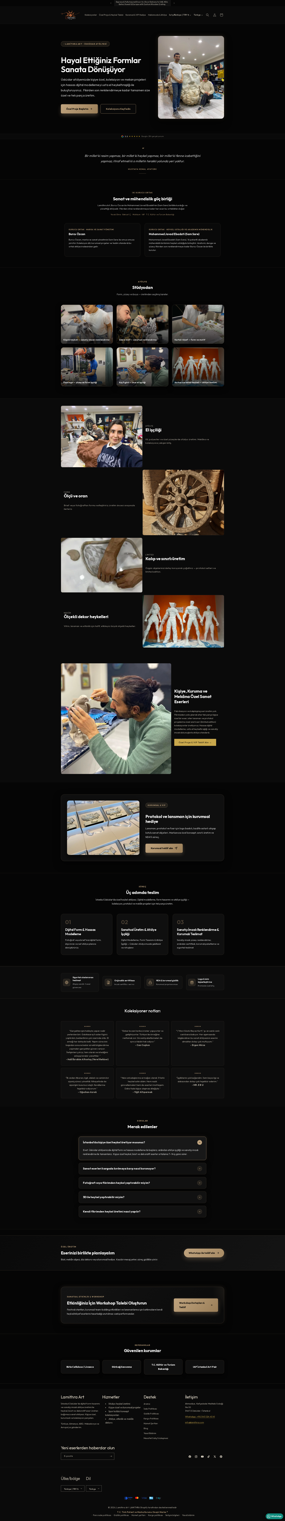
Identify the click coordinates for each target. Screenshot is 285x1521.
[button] (207, 15)
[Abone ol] (111, 1456)
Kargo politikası (155, 1515)
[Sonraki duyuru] (174, 3)
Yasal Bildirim (150, 1433)
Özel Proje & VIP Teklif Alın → (195, 742)
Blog (146, 1428)
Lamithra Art (122, 1507)
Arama (147, 1403)
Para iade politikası (102, 1515)
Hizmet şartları (139, 1515)
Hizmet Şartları (151, 1423)
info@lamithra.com (194, 1422)
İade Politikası (150, 1408)
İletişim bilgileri (173, 1515)
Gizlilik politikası (121, 1515)
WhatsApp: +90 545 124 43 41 (200, 1416)
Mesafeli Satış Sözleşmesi (156, 1438)
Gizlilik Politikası (151, 1413)
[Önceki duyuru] (111, 3)
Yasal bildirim (188, 1515)
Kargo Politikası (151, 1418)
